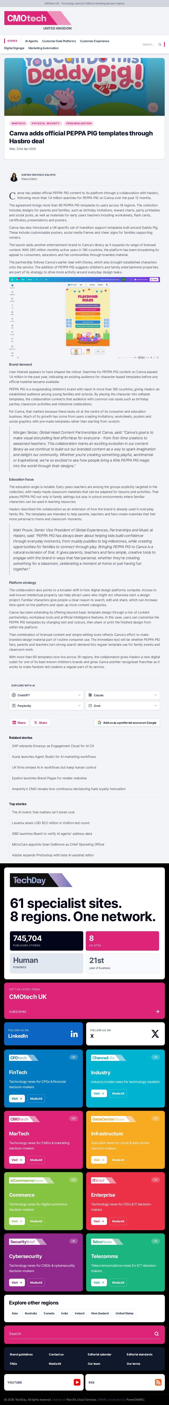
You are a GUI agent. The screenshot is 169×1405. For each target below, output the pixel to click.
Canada (49, 1313)
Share (21, 722)
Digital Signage (14, 48)
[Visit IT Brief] (113, 1180)
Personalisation (79, 123)
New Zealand (100, 1313)
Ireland (79, 1313)
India (64, 1313)
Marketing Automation (43, 48)
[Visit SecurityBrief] (31, 1241)
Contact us (56, 1354)
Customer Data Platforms (59, 41)
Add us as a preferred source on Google (129, 722)
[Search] (159, 44)
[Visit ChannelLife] (113, 1057)
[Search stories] (156, 1333)
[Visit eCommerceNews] (31, 1180)
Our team (94, 1363)
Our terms (133, 1363)
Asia (15, 1313)
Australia (31, 1313)
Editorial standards (139, 1354)
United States (124, 1313)
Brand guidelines (21, 1354)
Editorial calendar (99, 1354)
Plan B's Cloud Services (81, 1399)
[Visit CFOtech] (31, 1057)
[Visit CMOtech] (31, 1119)
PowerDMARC (135, 1399)
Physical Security (46, 123)
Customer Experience (94, 41)
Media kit (36, 1098)
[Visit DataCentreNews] (113, 1119)
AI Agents (31, 41)
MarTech (18, 123)
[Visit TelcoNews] (113, 1241)
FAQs (13, 1363)
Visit (15, 1098)
